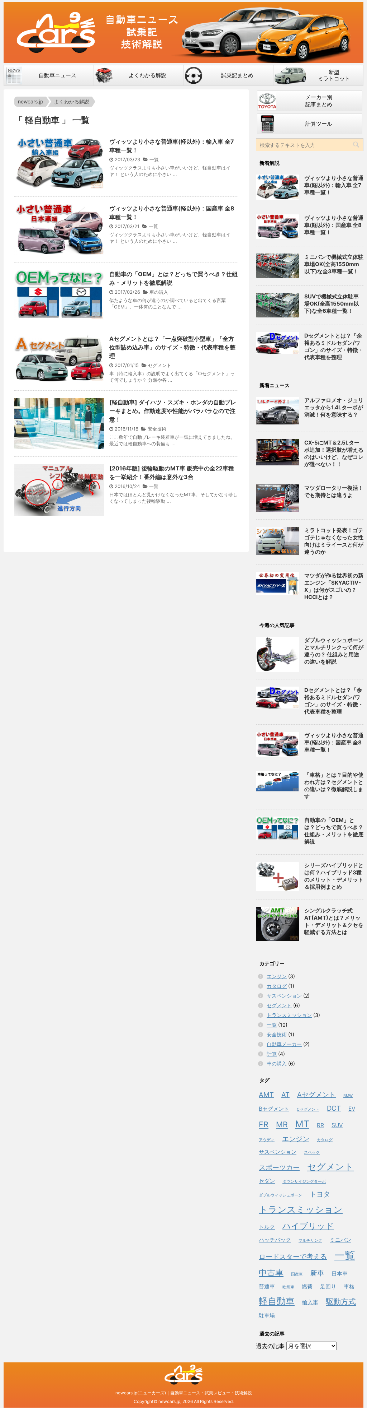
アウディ (267, 1140)
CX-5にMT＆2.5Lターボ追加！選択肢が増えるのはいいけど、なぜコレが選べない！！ (333, 453)
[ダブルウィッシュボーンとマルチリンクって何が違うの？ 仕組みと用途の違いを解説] (277, 654)
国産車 (297, 1274)
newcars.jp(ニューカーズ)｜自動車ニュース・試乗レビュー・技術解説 (183, 1392)
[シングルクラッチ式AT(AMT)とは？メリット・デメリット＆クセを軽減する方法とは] (277, 924)
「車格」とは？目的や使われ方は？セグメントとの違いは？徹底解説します (333, 785)
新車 (317, 1273)
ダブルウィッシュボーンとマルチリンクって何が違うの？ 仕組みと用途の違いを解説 (333, 651)
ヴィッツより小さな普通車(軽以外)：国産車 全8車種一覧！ (333, 225)
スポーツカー (279, 1167)
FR (263, 1124)
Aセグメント (316, 1095)
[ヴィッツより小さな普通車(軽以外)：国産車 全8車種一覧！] (277, 744)
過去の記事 (270, 1345)
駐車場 (267, 1315)
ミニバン (340, 1239)
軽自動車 (277, 1300)
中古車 (271, 1272)
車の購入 (158, 292)
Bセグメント (274, 1108)
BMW (348, 1095)
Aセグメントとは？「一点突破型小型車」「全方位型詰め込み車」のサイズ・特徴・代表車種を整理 (172, 347)
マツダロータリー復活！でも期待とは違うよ (333, 491)
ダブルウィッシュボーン (280, 1195)
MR (282, 1124)
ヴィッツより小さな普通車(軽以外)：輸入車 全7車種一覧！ (333, 185)
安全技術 (157, 429)
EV (351, 1108)
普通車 (267, 1286)
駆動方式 (341, 1301)
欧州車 (288, 1287)
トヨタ (320, 1194)
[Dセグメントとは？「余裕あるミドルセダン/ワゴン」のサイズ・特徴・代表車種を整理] (277, 697)
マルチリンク (310, 1240)
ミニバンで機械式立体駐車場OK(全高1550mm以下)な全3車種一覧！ (333, 264)
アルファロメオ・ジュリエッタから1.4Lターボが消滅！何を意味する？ (333, 407)
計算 (272, 1054)
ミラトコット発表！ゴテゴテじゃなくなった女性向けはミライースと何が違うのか (333, 541)
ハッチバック (275, 1239)
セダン (267, 1180)
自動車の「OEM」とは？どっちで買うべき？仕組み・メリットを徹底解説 (333, 831)
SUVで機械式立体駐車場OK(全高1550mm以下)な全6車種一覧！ (331, 303)
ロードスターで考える (293, 1257)
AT (285, 1095)
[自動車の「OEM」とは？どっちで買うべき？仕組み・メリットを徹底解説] (277, 829)
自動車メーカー (284, 1044)
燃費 (307, 1286)
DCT (334, 1108)
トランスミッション (289, 1015)
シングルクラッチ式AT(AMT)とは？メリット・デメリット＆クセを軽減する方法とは (333, 921)
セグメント (159, 365)
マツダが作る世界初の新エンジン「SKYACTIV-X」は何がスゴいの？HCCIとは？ (333, 586)
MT (302, 1123)
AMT (266, 1095)
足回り (328, 1286)
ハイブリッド (308, 1226)
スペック (312, 1152)
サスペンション (284, 996)
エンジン (277, 976)
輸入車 (310, 1302)
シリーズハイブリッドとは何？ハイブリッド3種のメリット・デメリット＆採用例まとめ (333, 876)
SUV (337, 1125)
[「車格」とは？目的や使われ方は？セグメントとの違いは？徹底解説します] (277, 781)
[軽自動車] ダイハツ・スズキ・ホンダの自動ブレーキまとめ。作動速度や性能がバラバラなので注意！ (172, 411)
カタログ (277, 986)
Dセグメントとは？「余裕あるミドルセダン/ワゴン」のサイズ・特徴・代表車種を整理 (333, 346)
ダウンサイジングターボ (304, 1181)
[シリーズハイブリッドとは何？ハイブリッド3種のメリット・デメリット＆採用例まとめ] (277, 876)
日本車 (340, 1273)
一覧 (154, 159)
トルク (267, 1226)
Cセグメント (308, 1109)
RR (320, 1125)
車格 (349, 1286)
